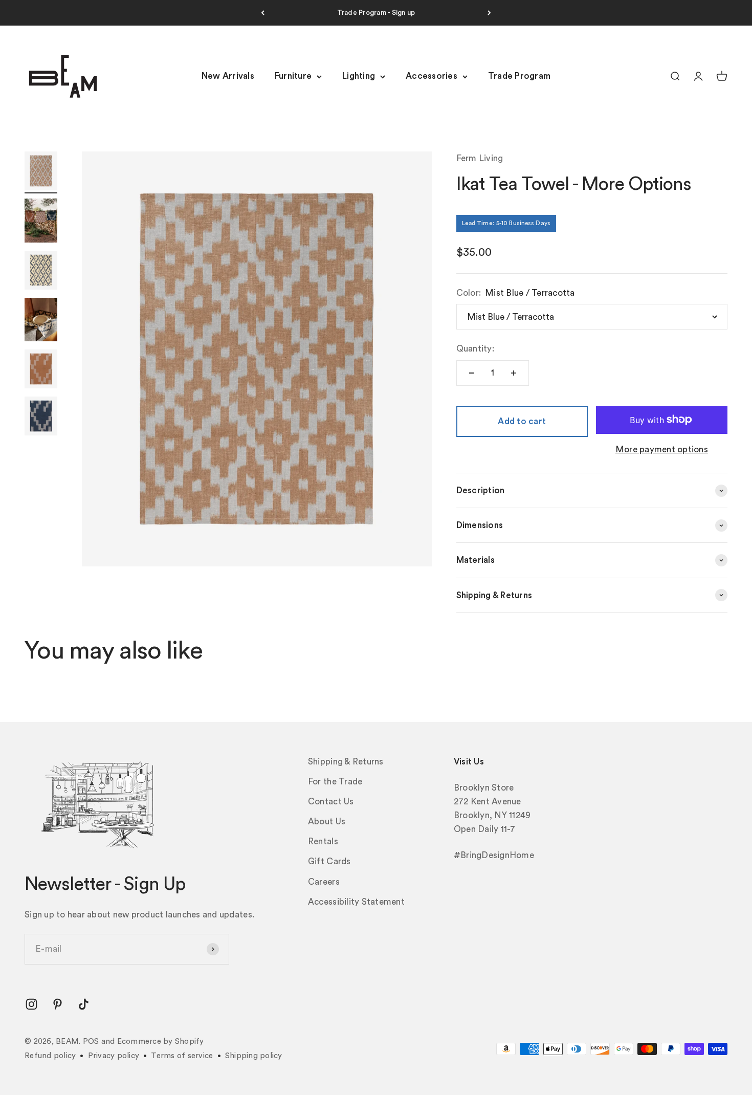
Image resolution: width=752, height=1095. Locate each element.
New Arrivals (228, 76)
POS (91, 1041)
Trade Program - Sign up (376, 12)
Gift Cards (329, 861)
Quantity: (475, 348)
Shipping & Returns (346, 761)
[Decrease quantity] (471, 373)
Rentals (323, 841)
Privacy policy (114, 1056)
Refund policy (50, 1056)
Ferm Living (479, 158)
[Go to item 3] (41, 272)
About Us (326, 821)
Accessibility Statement (356, 901)
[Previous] (262, 12)
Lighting (358, 76)
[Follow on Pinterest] (57, 1004)
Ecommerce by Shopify (160, 1041)
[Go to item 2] (41, 222)
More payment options (661, 449)
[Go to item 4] (41, 321)
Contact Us (331, 801)
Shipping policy (253, 1056)
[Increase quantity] (513, 373)
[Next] (489, 12)
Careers (324, 882)
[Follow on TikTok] (84, 1004)
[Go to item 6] (41, 418)
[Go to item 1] (41, 172)
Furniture (293, 76)
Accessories (431, 76)
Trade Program (519, 76)
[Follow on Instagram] (31, 1004)
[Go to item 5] (41, 370)
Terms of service (182, 1056)
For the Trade (335, 781)
